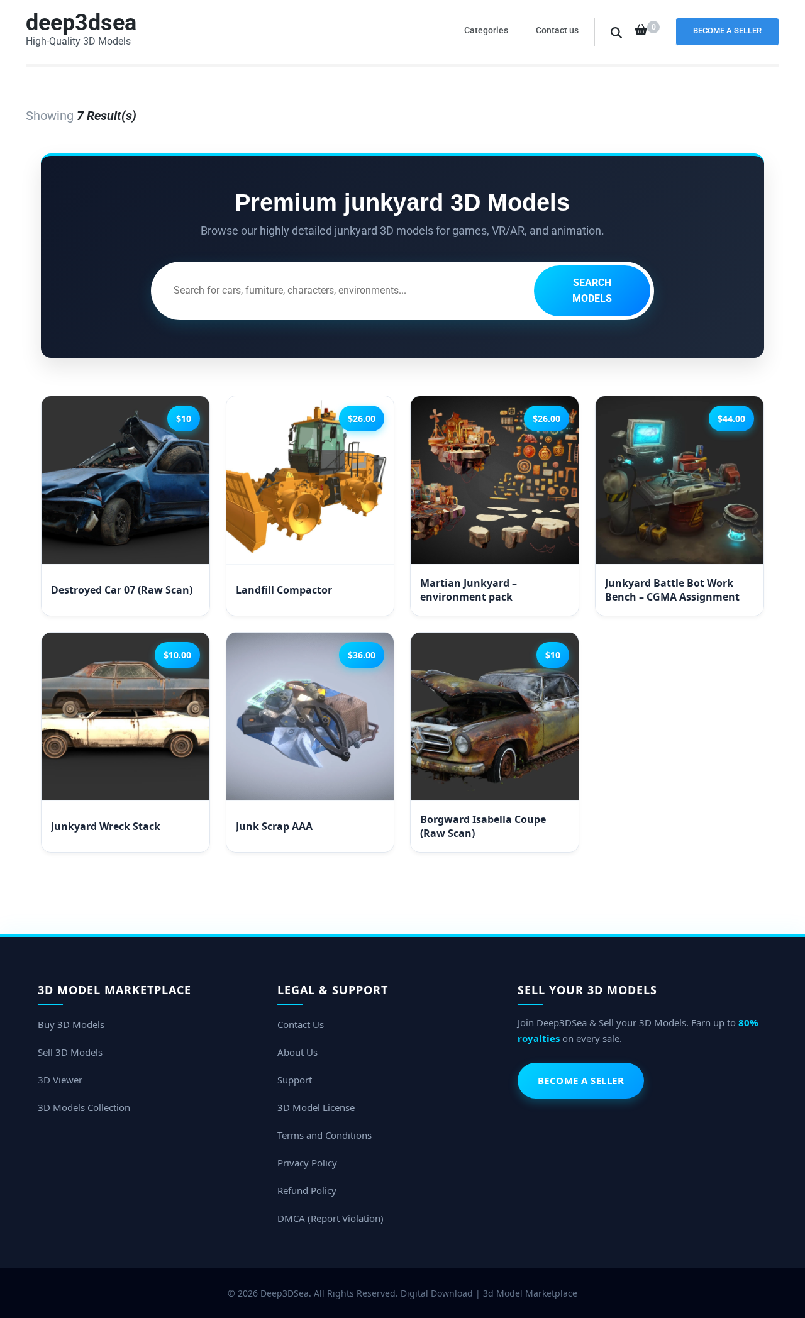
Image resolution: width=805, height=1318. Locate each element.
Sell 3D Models (70, 1052)
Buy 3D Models (71, 1024)
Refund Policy (306, 1190)
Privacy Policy (307, 1162)
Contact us (557, 30)
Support (294, 1079)
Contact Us (300, 1024)
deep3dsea (81, 22)
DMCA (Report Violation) (330, 1218)
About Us (297, 1052)
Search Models (592, 291)
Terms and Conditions (324, 1135)
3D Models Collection (84, 1107)
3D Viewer (60, 1079)
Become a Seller (727, 30)
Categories (486, 30)
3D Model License (316, 1107)
